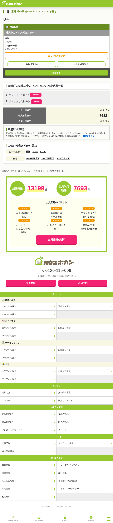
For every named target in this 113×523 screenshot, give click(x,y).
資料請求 (36, 94)
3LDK (35, 151)
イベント (62, 430)
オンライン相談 (65, 443)
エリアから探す (9, 306)
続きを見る (89, 136)
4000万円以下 (63, 158)
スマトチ (6, 400)
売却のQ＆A (7, 414)
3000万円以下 (32, 158)
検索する (56, 72)
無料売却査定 (64, 392)
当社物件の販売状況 (67, 480)
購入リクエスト (65, 400)
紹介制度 (62, 472)
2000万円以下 (47, 158)
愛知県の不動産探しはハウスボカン (16, 171)
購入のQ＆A (7, 422)
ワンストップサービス (12, 430)
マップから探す (9, 314)
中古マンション (40, 171)
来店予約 (83, 283)
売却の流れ (63, 414)
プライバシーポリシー (68, 488)
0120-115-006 (58, 270)
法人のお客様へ (9, 480)
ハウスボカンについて (68, 464)
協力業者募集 (8, 451)
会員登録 (30, 283)
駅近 (28, 151)
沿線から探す (64, 306)
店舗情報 (6, 472)
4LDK (43, 151)
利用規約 (6, 496)
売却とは (6, 392)
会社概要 (6, 464)
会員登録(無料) (56, 239)
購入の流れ (63, 422)
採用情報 (6, 488)
